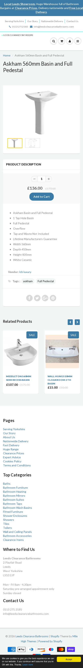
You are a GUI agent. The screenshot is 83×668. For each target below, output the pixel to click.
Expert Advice (12, 457)
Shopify (55, 636)
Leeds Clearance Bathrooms (32, 636)
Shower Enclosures (15, 515)
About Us (9, 437)
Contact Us (72, 21)
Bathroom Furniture (15, 487)
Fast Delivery (11, 445)
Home (6, 55)
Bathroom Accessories (17, 535)
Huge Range (11, 449)
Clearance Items (13, 539)
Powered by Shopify (50, 641)
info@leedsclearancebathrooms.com (54, 26)
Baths (6, 483)
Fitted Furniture (13, 511)
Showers (8, 519)
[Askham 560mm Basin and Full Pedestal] (41, 112)
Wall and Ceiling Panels (17, 531)
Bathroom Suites (13, 499)
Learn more (27, 664)
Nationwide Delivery (52, 21)
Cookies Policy (12, 461)
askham (28, 281)
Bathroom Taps (12, 503)
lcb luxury (25, 272)
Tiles (6, 523)
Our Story (32, 21)
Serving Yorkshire (14, 21)
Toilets (7, 527)
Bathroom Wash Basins (17, 507)
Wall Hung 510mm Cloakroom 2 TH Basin (60, 380)
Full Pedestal (46, 281)
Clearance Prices (13, 453)
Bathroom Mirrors (14, 495)
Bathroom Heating (14, 491)
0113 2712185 (20, 26)
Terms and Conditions (17, 465)
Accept (69, 659)
